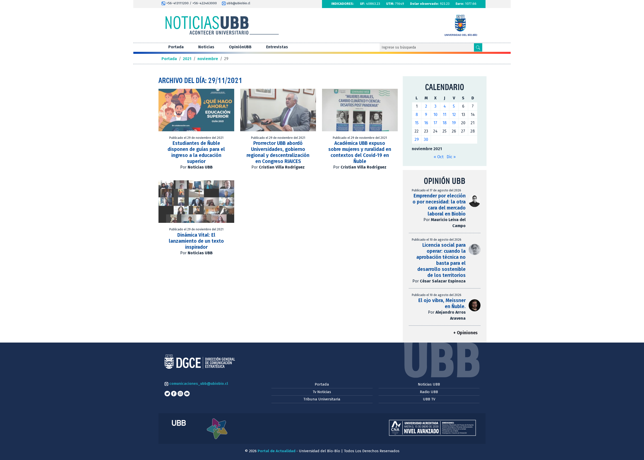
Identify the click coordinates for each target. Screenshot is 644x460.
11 (444, 114)
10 (435, 114)
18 (444, 122)
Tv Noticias (322, 392)
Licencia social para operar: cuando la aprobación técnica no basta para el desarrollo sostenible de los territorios (441, 260)
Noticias (206, 47)
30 (426, 139)
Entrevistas (277, 47)
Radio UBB (429, 392)
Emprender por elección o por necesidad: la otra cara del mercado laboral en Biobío (439, 205)
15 (417, 122)
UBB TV (429, 399)
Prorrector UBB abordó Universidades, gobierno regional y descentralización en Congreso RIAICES (278, 152)
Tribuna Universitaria (321, 399)
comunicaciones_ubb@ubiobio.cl (198, 383)
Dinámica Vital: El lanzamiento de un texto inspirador (196, 241)
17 (435, 122)
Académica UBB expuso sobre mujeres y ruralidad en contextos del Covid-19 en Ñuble (359, 152)
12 (454, 114)
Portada (176, 47)
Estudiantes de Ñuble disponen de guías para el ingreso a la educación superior (196, 152)
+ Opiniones (465, 333)
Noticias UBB (429, 384)
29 (417, 139)
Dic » (451, 156)
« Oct (439, 156)
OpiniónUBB (240, 47)
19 (454, 122)
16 (426, 122)
